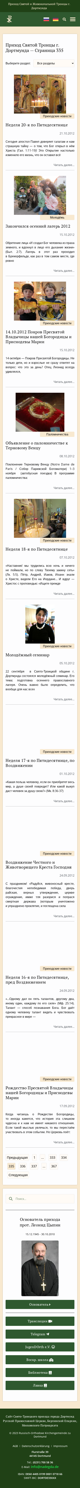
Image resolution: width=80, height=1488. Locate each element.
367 (54, 1165)
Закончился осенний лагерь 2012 (38, 226)
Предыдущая (17, 1157)
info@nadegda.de (45, 1466)
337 (34, 1165)
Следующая (18, 1175)
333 (53, 1157)
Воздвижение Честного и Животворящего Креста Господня (39, 864)
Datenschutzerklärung (35, 1446)
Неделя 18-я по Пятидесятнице (37, 549)
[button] (64, 19)
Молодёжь (57, 217)
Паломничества (57, 434)
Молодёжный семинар (27, 654)
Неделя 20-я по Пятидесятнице (37, 124)
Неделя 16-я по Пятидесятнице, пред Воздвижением (37, 979)
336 (23, 1165)
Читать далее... (64, 165)
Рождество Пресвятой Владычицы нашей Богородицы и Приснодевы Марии (39, 1092)
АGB (15, 1446)
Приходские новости (57, 116)
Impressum (60, 1446)
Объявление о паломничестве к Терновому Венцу (37, 445)
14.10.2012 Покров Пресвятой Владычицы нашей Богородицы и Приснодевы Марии (38, 336)
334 (64, 1157)
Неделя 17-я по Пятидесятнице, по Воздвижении (40, 763)
